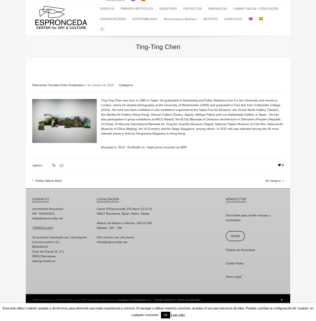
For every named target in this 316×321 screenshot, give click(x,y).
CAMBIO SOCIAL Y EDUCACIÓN (255, 8)
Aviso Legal (233, 276)
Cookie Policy (235, 263)
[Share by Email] (61, 165)
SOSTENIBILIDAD (144, 19)
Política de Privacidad (240, 250)
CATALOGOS (233, 19)
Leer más (178, 315)
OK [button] (166, 315)
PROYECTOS (192, 8)
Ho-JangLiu (273, 180)
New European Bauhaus (180, 19)
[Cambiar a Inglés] (251, 19)
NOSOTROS (168, 8)
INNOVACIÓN (217, 8)
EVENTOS (107, 8)
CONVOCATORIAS (113, 19)
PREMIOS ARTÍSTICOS (137, 8)
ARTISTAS (210, 19)
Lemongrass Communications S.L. (134, 300)
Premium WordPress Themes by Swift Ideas (177, 300)
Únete (235, 236)
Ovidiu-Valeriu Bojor (48, 180)
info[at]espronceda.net (47, 218)
